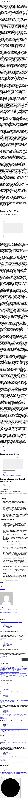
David (1, 718)
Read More (2, 589)
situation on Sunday (9, 495)
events (4, 486)
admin (6, 625)
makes (6, 744)
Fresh (1, 702)
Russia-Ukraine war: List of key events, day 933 (12, 475)
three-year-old (6, 689)
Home (4, 221)
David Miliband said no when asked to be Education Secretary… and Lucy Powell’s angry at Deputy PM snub (13, 671)
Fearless (2, 689)
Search (1, 657)
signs (4, 731)
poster (6, 485)
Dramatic (2, 760)
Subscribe (5, 218)
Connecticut (2, 744)
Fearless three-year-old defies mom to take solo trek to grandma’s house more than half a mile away (13, 667)
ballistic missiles (14, 580)
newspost (7, 643)
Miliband (5, 718)
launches (4, 702)
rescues (5, 760)
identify (1, 731)
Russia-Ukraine (9, 486)
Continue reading (3, 638)
